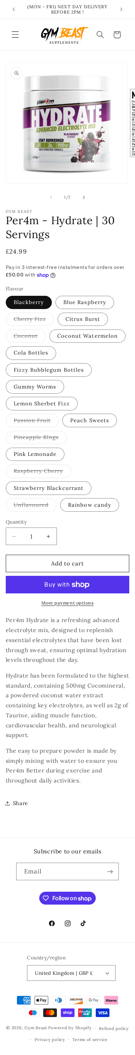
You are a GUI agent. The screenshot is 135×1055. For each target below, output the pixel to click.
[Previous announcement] (14, 9)
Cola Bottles (31, 352)
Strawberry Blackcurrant (49, 488)
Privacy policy (50, 1039)
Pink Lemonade (35, 454)
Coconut (30, 337)
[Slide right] (84, 197)
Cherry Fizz (34, 320)
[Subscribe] (110, 871)
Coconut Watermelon (87, 335)
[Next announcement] (121, 9)
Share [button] (20, 803)
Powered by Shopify (69, 1028)
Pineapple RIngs (40, 438)
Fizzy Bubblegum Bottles (49, 369)
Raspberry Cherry (42, 472)
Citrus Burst (83, 318)
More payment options (67, 603)
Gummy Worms (35, 386)
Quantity (16, 522)
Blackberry (29, 302)
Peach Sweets (89, 420)
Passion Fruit (36, 421)
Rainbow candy (89, 504)
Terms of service (90, 1039)
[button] (15, 35)
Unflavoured (35, 506)
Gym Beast (35, 1028)
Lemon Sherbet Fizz (42, 403)
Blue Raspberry (84, 302)
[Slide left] (51, 197)
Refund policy (114, 1028)
